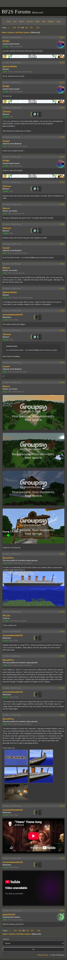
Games (11, 32)
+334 (4, 920)
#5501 (62, 37)
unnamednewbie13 (13, 314)
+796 (4, 563)
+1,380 (5, 621)
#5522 (62, 715)
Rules (37, 21)
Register (51, 21)
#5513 (62, 311)
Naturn (6, 208)
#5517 (62, 554)
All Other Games (22, 32)
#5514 (62, 330)
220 (18, 28)
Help (43, 21)
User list (30, 21)
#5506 (62, 157)
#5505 (62, 137)
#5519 (62, 631)
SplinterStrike (10, 66)
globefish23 (9, 914)
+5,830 (5, 117)
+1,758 (5, 46)
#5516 (62, 382)
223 (31, 28)
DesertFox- (8, 558)
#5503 (62, 82)
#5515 (62, 362)
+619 (4, 146)
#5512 (62, 288)
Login (58, 21)
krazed (6, 141)
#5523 (62, 806)
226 (37, 28)
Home (9, 21)
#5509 (62, 224)
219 (14, 28)
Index (4, 32)
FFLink (6, 615)
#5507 (62, 182)
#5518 (62, 612)
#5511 (62, 264)
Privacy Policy (43, 955)
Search (21, 21)
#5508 (62, 204)
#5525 (62, 910)
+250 (4, 72)
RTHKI (6, 41)
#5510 (62, 244)
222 (26, 28)
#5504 (62, 108)
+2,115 (5, 320)
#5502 (62, 62)
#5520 (62, 656)
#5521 (62, 688)
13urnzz (7, 111)
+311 (4, 213)
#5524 (62, 858)
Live (15, 21)
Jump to (6, 939)
